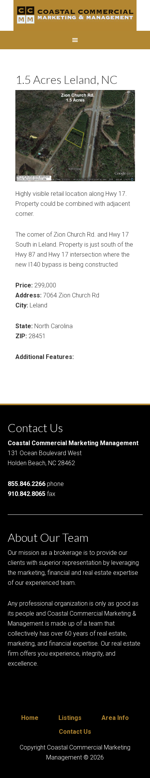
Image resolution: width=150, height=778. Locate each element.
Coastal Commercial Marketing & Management (75, 15)
